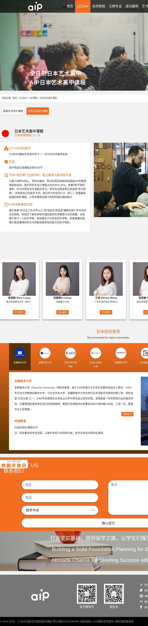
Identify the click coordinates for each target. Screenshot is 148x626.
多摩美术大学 (23, 381)
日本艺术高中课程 (48, 98)
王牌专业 (115, 6)
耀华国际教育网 (124, 621)
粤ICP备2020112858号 (66, 621)
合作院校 (98, 6)
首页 (70, 6)
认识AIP (83, 6)
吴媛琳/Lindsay (62, 297)
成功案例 (131, 6)
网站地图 (85, 621)
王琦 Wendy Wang (106, 297)
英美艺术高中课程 (13, 111)
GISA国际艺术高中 (103, 621)
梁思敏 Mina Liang (19, 297)
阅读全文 (127, 414)
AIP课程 (33, 98)
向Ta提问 (19, 312)
